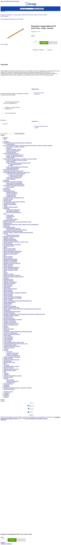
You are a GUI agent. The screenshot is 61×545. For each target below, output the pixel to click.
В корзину (12, 539)
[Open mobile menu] (18, 8)
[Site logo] (30, 5)
